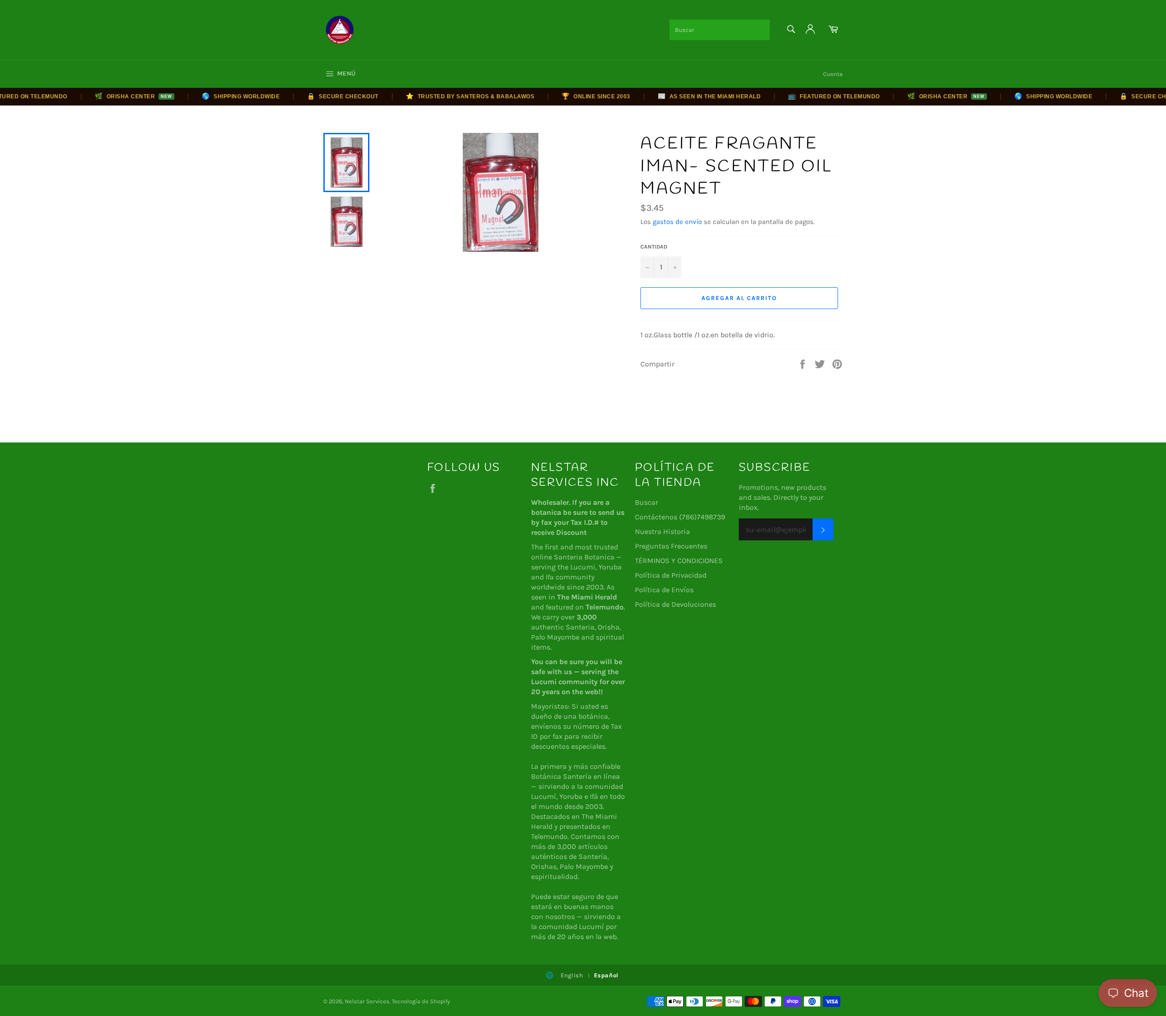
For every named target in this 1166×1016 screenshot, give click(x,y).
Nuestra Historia (662, 531)
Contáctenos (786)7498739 (680, 517)
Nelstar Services (367, 1001)
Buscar (646, 502)
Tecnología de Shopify (421, 1001)
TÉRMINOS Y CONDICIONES (679, 560)
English (572, 975)
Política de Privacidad (670, 575)
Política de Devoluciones (675, 604)
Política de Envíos (664, 589)
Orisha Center (117, 96)
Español (606, 975)
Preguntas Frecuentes (671, 546)
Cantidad (653, 247)
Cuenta (833, 74)
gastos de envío (677, 222)
